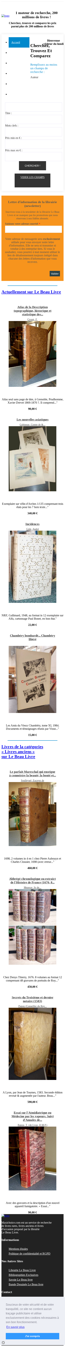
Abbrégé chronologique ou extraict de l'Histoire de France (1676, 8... (32, 880)
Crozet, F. (32, 319)
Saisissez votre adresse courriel (21, 223)
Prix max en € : (13, 150)
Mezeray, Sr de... (32, 887)
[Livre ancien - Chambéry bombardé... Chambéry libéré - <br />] (32, 644)
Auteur (34, 77)
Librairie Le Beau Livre (22, 1270)
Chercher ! (32, 165)
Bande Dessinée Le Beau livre (26, 1284)
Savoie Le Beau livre (21, 1279)
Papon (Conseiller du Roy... (32, 1006)
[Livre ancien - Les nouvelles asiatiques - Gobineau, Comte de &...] (32, 490)
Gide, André (32, 529)
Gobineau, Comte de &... (33, 424)
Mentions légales (18, 1248)
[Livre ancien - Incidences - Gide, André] (32, 601)
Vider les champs (32, 177)
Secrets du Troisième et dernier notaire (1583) (32, 999)
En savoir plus (15, 1327)
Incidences (32, 524)
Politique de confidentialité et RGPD (29, 1253)
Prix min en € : (13, 137)
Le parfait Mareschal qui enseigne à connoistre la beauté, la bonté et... (32, 773)
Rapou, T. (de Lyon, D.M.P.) (32, 1125)
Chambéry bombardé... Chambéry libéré (32, 637)
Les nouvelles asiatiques (33, 419)
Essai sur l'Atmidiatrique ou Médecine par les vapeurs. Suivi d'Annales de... (33, 1116)
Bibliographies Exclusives (23, 1274)
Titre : (8, 113)
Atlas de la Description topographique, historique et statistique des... (32, 310)
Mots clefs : (11, 125)
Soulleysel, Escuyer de (32, 780)
